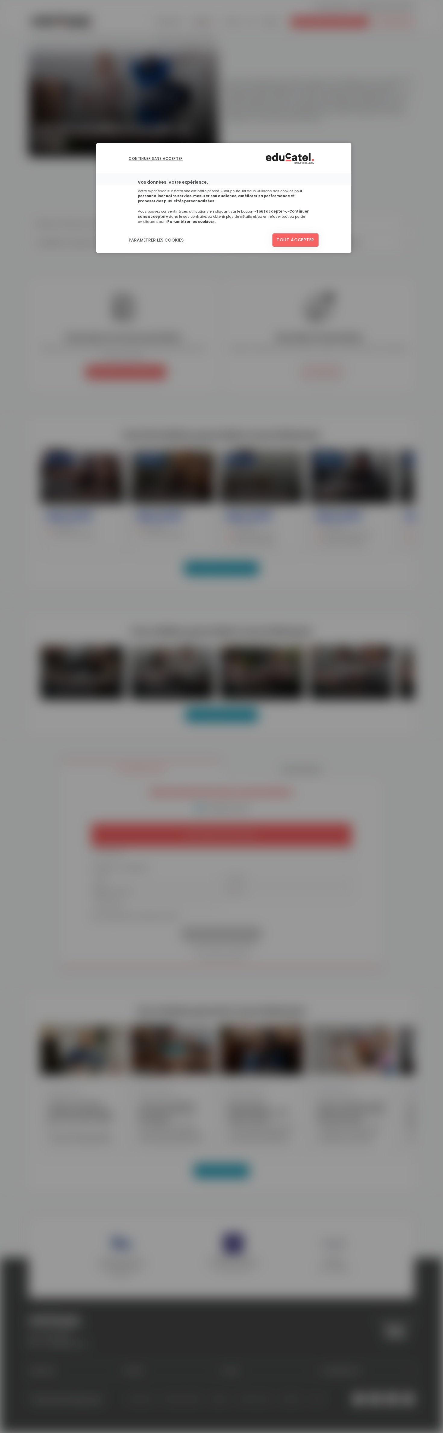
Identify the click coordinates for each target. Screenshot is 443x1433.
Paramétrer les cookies (156, 240)
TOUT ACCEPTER (295, 240)
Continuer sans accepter (156, 158)
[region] (223, 198)
